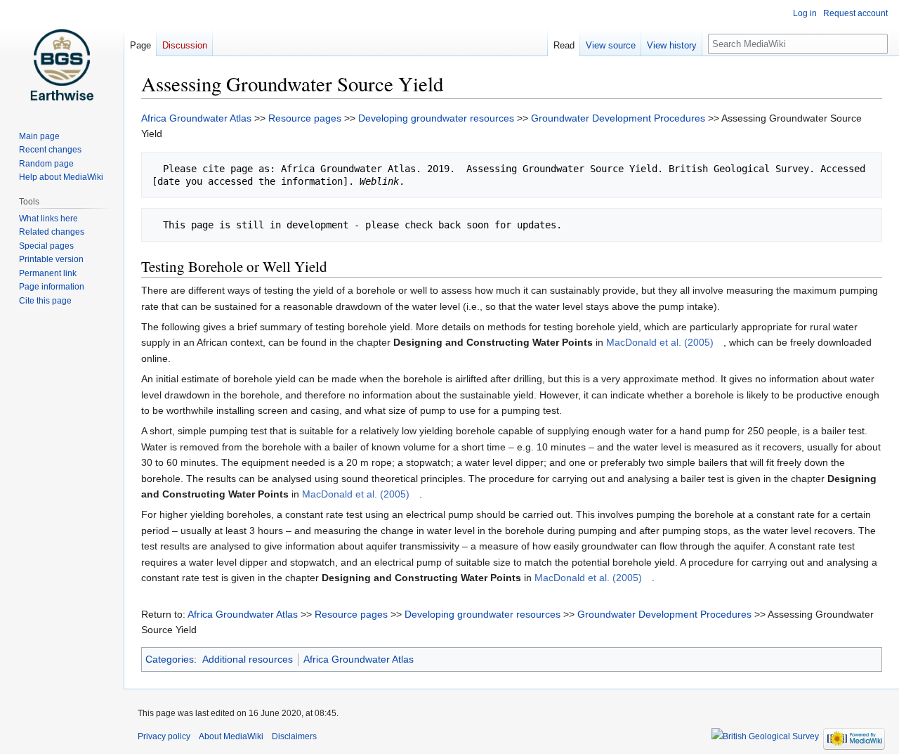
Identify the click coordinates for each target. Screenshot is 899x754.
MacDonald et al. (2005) (660, 342)
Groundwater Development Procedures (618, 118)
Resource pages (304, 118)
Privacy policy (164, 736)
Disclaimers (294, 736)
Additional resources (247, 659)
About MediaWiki (231, 736)
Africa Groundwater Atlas (196, 118)
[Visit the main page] (62, 56)
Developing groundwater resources (436, 118)
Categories (169, 659)
